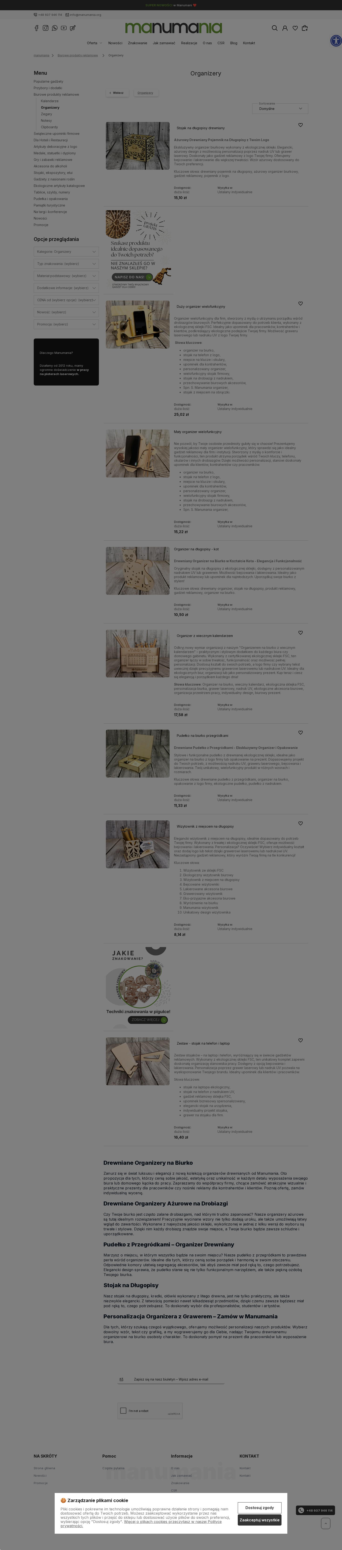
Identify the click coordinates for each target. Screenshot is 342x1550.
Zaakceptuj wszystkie (260, 1520)
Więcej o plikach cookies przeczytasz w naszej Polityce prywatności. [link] (141, 1523)
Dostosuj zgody (259, 1507)
